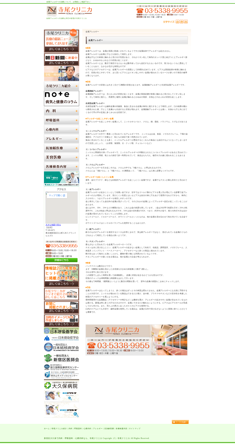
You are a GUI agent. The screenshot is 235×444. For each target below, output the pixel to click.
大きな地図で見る (53, 225)
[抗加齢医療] (61, 152)
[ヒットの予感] (61, 287)
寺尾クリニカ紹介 (59, 428)
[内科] (61, 115)
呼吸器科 (78, 428)
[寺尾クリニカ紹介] (61, 90)
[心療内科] (61, 133)
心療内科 (87, 428)
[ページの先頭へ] (181, 422)
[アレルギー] (61, 142)
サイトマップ (135, 428)
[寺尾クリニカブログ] (61, 52)
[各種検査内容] (61, 170)
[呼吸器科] (61, 124)
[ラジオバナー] (61, 300)
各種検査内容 (121, 428)
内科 (70, 428)
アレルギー (98, 428)
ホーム (47, 428)
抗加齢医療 (109, 428)
